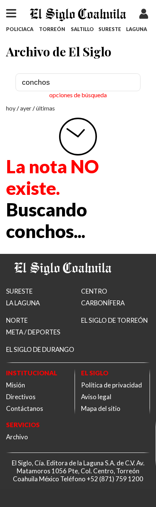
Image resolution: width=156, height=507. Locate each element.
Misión (15, 385)
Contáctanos (24, 408)
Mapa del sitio (100, 408)
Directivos (21, 397)
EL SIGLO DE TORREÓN (114, 320)
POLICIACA (19, 29)
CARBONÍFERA (103, 303)
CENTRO (94, 291)
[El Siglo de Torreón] (63, 284)
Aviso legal (96, 397)
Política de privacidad (111, 385)
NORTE (17, 320)
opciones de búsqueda (78, 94)
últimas (45, 108)
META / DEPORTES (33, 332)
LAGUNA (136, 29)
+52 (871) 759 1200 (115, 479)
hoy (11, 108)
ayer (25, 108)
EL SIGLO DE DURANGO (40, 349)
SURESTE (109, 29)
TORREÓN (52, 29)
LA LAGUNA (23, 303)
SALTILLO (82, 29)
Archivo (17, 437)
